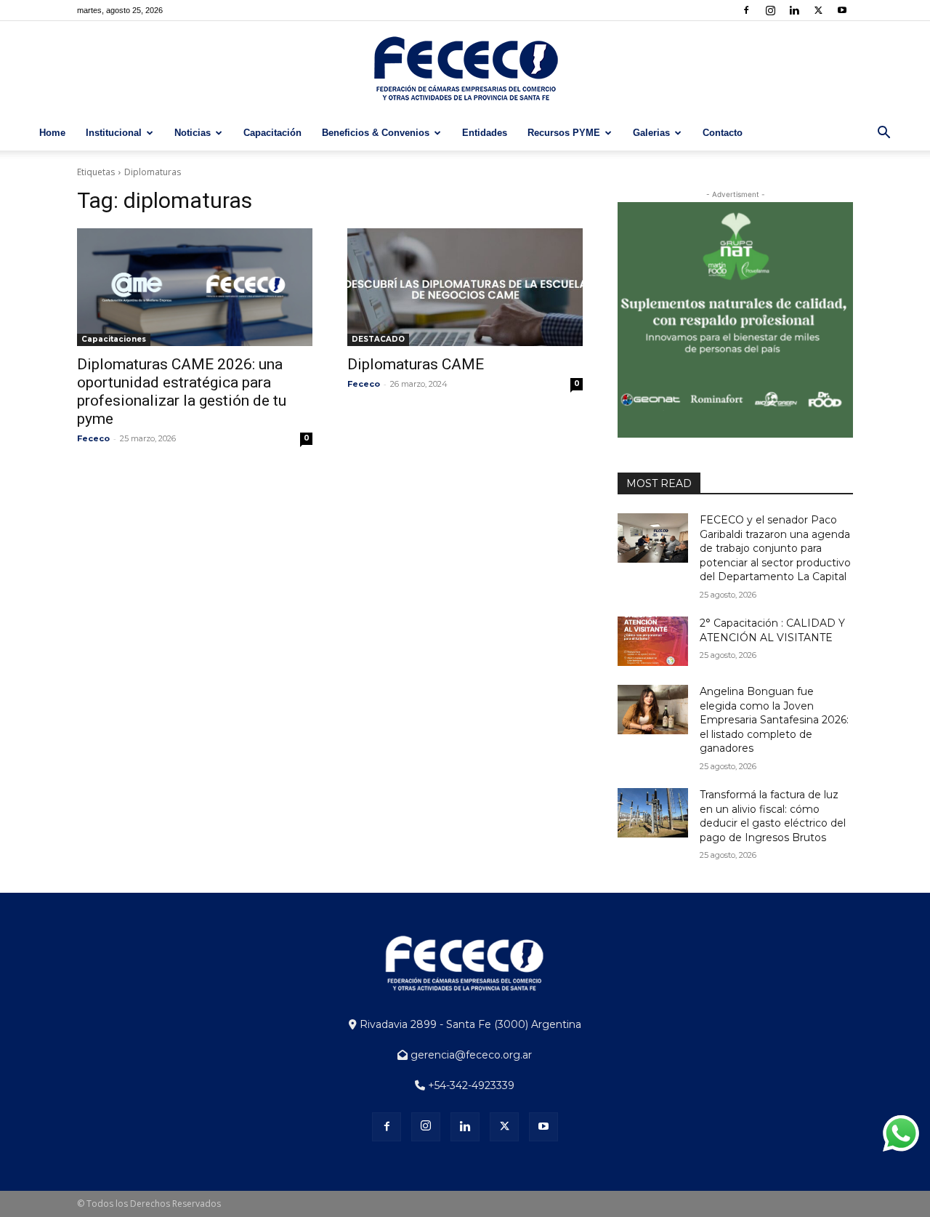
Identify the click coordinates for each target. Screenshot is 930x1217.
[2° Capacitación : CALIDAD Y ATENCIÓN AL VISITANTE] (653, 641)
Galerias (651, 132)
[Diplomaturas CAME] (465, 287)
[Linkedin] (794, 10)
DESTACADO (378, 339)
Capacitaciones (113, 339)
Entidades (484, 132)
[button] (883, 134)
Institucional (114, 132)
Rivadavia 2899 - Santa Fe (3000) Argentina (469, 1024)
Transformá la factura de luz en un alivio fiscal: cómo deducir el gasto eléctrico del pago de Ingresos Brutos (773, 816)
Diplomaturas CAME (415, 364)
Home (52, 132)
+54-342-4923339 (469, 1085)
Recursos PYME (563, 132)
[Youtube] (842, 10)
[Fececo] (465, 69)
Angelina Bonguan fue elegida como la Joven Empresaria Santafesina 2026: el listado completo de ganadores (774, 720)
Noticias (192, 132)
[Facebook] (746, 10)
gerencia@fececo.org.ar (470, 1054)
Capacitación (272, 132)
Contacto (723, 132)
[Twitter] (818, 10)
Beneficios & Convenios (375, 132)
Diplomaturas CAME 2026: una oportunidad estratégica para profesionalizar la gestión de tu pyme (181, 391)
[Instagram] (770, 10)
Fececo (93, 438)
